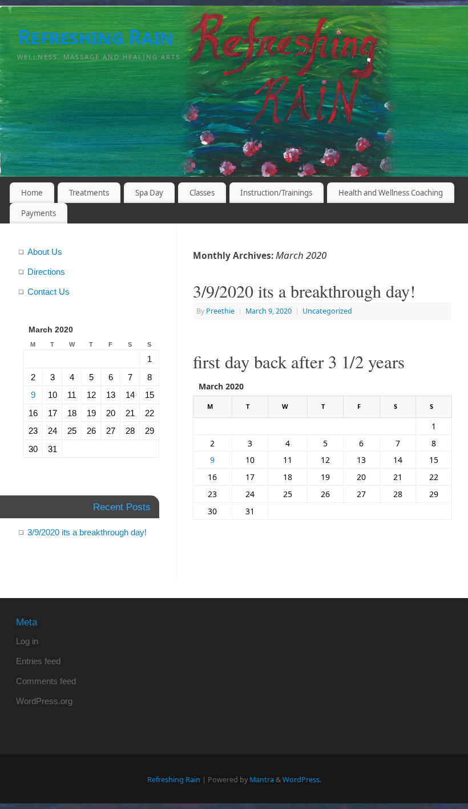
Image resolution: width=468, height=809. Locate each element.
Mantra (261, 779)
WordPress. (302, 779)
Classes (202, 193)
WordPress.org (44, 701)
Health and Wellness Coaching (390, 193)
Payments (38, 213)
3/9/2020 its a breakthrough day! (304, 290)
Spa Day (149, 193)
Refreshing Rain (95, 37)
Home (32, 193)
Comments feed (46, 681)
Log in (27, 641)
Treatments (89, 193)
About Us (44, 252)
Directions (46, 272)
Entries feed (38, 661)
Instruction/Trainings (276, 193)
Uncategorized (327, 311)
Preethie (220, 311)
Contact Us (48, 291)
